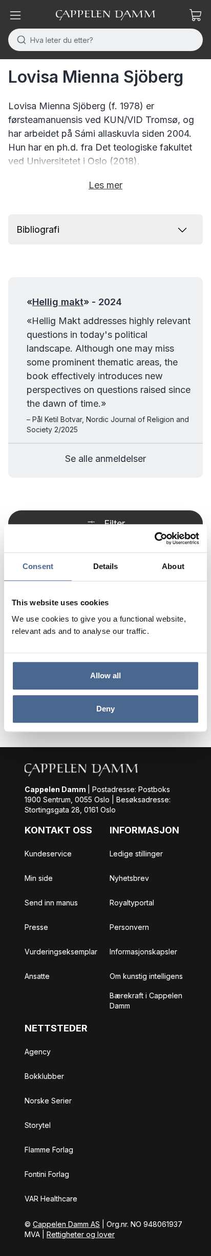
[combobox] (105, 40)
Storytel (38, 1125)
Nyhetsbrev (129, 878)
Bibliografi (37, 229)
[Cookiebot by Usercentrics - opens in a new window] (154, 538)
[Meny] (15, 15)
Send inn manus (51, 902)
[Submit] (19, 40)
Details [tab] (105, 566)
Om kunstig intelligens (146, 976)
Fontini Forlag (47, 1174)
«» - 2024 (74, 302)
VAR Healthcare (51, 1198)
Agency (38, 1051)
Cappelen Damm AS (66, 1224)
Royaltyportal (132, 902)
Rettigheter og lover (81, 1234)
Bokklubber (44, 1076)
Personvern (129, 927)
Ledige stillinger (136, 853)
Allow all (105, 675)
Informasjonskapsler (143, 951)
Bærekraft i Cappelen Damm (146, 1000)
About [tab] (173, 566)
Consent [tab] (38, 566)
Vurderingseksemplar (61, 951)
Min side (39, 878)
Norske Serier (48, 1100)
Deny (105, 708)
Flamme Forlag (49, 1149)
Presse (36, 927)
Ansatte (37, 976)
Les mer (105, 185)
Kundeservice (48, 853)
